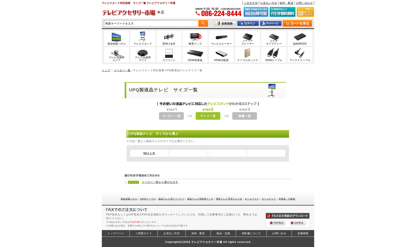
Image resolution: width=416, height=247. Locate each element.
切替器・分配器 (287, 199)
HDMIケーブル (148, 199)
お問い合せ (279, 233)
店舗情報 (302, 233)
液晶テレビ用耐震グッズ (200, 199)
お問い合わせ (304, 3)
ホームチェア (269, 199)
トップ (106, 70)
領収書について (251, 233)
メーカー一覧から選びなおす (160, 182)
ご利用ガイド (143, 233)
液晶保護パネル (129, 199)
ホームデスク (252, 199)
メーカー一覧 (122, 70)
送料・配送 (287, 3)
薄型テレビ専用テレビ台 (229, 199)
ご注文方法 (251, 3)
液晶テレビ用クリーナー (171, 199)
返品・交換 (223, 233)
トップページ (115, 233)
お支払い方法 (268, 3)
